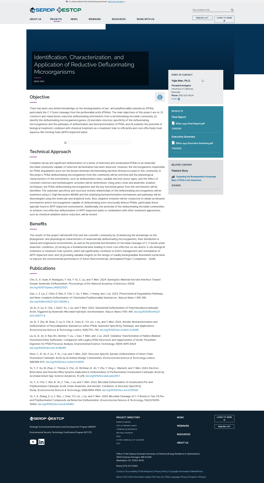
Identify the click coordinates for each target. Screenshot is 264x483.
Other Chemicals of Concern (130, 440)
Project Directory (128, 417)
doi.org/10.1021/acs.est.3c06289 (48, 348)
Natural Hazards (124, 433)
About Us (35, 19)
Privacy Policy (161, 471)
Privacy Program (188, 477)
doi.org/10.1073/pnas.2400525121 (48, 287)
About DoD (121, 477)
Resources (119, 19)
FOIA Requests (146, 471)
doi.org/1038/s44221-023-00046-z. (50, 301)
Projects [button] (56, 19)
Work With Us (145, 19)
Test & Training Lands (126, 426)
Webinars (95, 19)
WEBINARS (183, 426)
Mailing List (202, 18)
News (74, 19)
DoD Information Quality (140, 477)
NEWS (180, 417)
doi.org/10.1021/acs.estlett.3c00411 (119, 330)
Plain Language (173, 477)
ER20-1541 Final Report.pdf (190, 123)
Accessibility (132, 471)
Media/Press (197, 471)
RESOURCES (183, 434)
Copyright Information (179, 471)
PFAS (118, 436)
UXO (118, 444)
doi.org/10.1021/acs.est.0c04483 (56, 404)
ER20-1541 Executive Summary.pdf (194, 143)
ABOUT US (182, 442)
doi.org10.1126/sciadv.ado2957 (103, 376)
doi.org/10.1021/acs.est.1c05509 (120, 390)
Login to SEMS (224, 18)
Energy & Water (123, 422)
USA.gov (202, 477)
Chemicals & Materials (126, 429)
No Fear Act (158, 477)
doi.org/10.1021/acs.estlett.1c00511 (65, 362)
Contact (120, 471)
